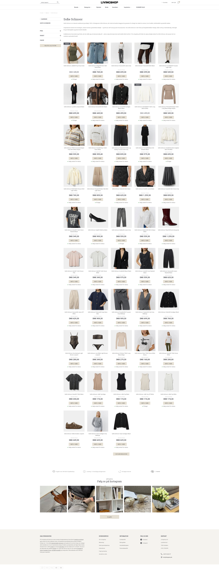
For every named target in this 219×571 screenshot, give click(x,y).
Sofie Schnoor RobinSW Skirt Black (121, 189)
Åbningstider (122, 542)
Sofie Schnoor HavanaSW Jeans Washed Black (168, 272)
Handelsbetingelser (124, 545)
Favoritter (165, 2)
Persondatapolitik (124, 548)
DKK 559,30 (74, 154)
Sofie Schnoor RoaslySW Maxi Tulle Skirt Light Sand (97, 189)
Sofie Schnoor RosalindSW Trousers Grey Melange (121, 313)
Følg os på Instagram (109, 480)
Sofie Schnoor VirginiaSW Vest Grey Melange (145, 313)
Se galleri (109, 517)
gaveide (54, 548)
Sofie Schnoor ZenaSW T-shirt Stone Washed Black (74, 230)
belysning (61, 543)
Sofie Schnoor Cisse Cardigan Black (121, 434)
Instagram (145, 543)
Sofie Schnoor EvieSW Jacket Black (145, 189)
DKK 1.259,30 (145, 195)
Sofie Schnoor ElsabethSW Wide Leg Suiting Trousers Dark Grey (121, 148)
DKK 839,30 (121, 154)
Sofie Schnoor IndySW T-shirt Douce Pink (74, 272)
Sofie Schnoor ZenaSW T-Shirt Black (74, 394)
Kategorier (87, 7)
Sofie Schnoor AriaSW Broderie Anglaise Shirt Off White (168, 148)
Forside (41, 13)
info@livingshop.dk (167, 557)
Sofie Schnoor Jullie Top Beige (98, 394)
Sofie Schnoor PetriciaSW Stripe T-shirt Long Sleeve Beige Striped (168, 107)
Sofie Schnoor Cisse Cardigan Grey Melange (98, 434)
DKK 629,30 (121, 195)
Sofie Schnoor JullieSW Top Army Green (74, 66)
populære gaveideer (56, 550)
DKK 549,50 (168, 72)
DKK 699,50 (74, 113)
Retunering (101, 542)
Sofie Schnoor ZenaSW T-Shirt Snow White (168, 354)
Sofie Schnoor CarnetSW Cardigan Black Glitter (121, 107)
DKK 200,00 (168, 359)
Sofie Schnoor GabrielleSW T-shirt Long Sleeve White (145, 107)
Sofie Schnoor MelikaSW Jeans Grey (121, 230)
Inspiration (127, 7)
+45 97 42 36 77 (167, 554)
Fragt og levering (103, 551)
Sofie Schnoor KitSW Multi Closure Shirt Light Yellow (74, 189)
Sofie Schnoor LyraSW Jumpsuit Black (74, 107)
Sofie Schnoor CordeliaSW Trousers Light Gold (168, 66)
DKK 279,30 (121, 359)
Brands (76, 7)
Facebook (145, 539)
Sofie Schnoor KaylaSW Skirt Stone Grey (168, 189)
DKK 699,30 (121, 72)
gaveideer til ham (47, 550)
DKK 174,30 (98, 399)
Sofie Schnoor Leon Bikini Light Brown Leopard (98, 354)
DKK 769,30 (98, 72)
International (102, 548)
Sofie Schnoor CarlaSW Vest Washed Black (145, 272)
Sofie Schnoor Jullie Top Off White (145, 394)
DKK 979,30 (145, 154)
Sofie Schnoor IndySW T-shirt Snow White (97, 272)
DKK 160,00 (145, 359)
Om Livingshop (102, 539)
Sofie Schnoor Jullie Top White (168, 394)
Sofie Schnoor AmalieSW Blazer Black (121, 271)
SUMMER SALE (140, 7)
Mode (106, 7)
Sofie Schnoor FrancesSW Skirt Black (145, 66)
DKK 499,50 (121, 113)
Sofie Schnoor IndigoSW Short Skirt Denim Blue (97, 66)
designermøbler (55, 543)
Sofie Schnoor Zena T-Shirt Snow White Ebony (145, 354)
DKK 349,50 (98, 359)
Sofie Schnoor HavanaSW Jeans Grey (121, 66)
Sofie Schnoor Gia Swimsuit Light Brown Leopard (74, 354)
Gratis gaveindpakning (104, 545)
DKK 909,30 (98, 236)
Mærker (47, 13)
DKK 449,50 (98, 113)
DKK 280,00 (74, 359)
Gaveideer (115, 7)
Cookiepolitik (123, 539)
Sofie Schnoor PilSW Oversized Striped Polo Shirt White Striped (74, 148)
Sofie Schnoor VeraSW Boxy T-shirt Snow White (98, 148)
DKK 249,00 (74, 72)
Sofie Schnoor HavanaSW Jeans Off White (74, 313)
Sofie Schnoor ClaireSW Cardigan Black (168, 312)
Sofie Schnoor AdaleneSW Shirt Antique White (145, 230)
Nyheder (98, 7)
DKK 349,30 (168, 113)
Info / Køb (74, 76)
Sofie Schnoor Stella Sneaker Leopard (74, 434)
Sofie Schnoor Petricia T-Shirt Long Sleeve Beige (121, 354)
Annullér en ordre (103, 554)
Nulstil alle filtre (50, 45)
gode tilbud (61, 546)
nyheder (52, 546)
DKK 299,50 (145, 72)
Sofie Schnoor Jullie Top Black (121, 394)
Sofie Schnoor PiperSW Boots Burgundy (168, 230)
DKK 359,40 (98, 154)
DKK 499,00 (145, 113)
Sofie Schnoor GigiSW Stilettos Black (97, 230)
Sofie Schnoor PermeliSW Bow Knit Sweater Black (145, 148)
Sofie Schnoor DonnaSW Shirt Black (97, 107)
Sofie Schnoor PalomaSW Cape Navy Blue (97, 313)
